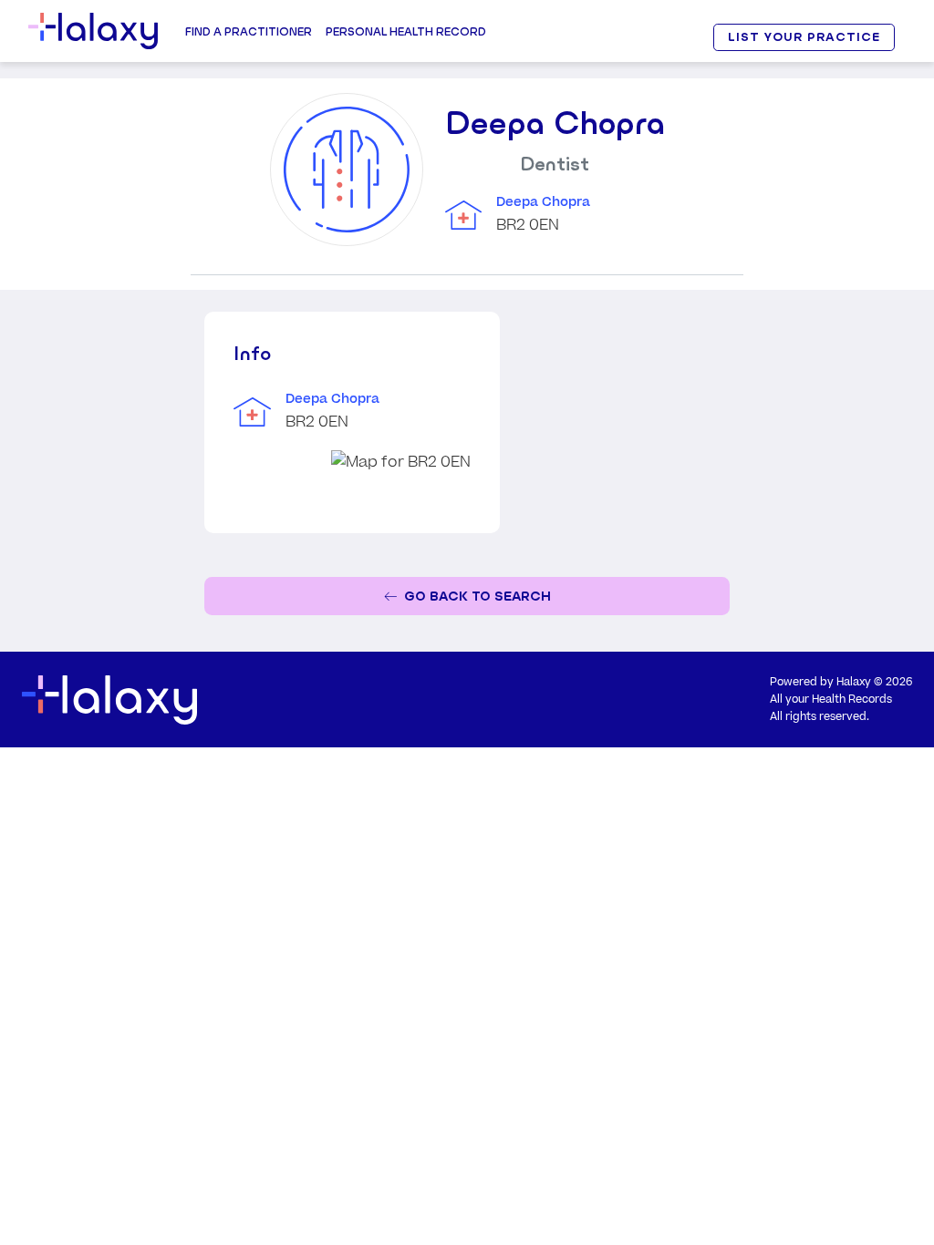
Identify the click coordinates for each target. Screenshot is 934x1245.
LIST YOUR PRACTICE (803, 37)
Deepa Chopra (543, 202)
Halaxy (853, 682)
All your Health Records (831, 699)
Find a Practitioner (248, 31)
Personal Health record (406, 31)
